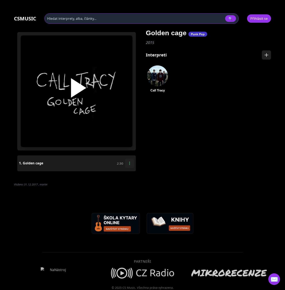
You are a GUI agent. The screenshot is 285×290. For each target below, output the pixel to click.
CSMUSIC (25, 18)
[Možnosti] (129, 163)
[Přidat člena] (266, 55)
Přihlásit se (259, 18)
